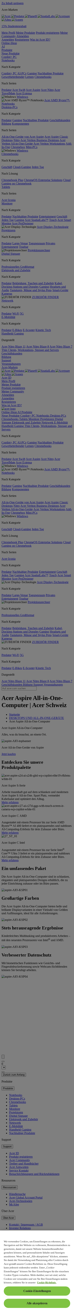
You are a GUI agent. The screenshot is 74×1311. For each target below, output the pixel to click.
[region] (37, 1270)
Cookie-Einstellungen (37, 1291)
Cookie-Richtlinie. (46, 1282)
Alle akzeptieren (37, 1303)
